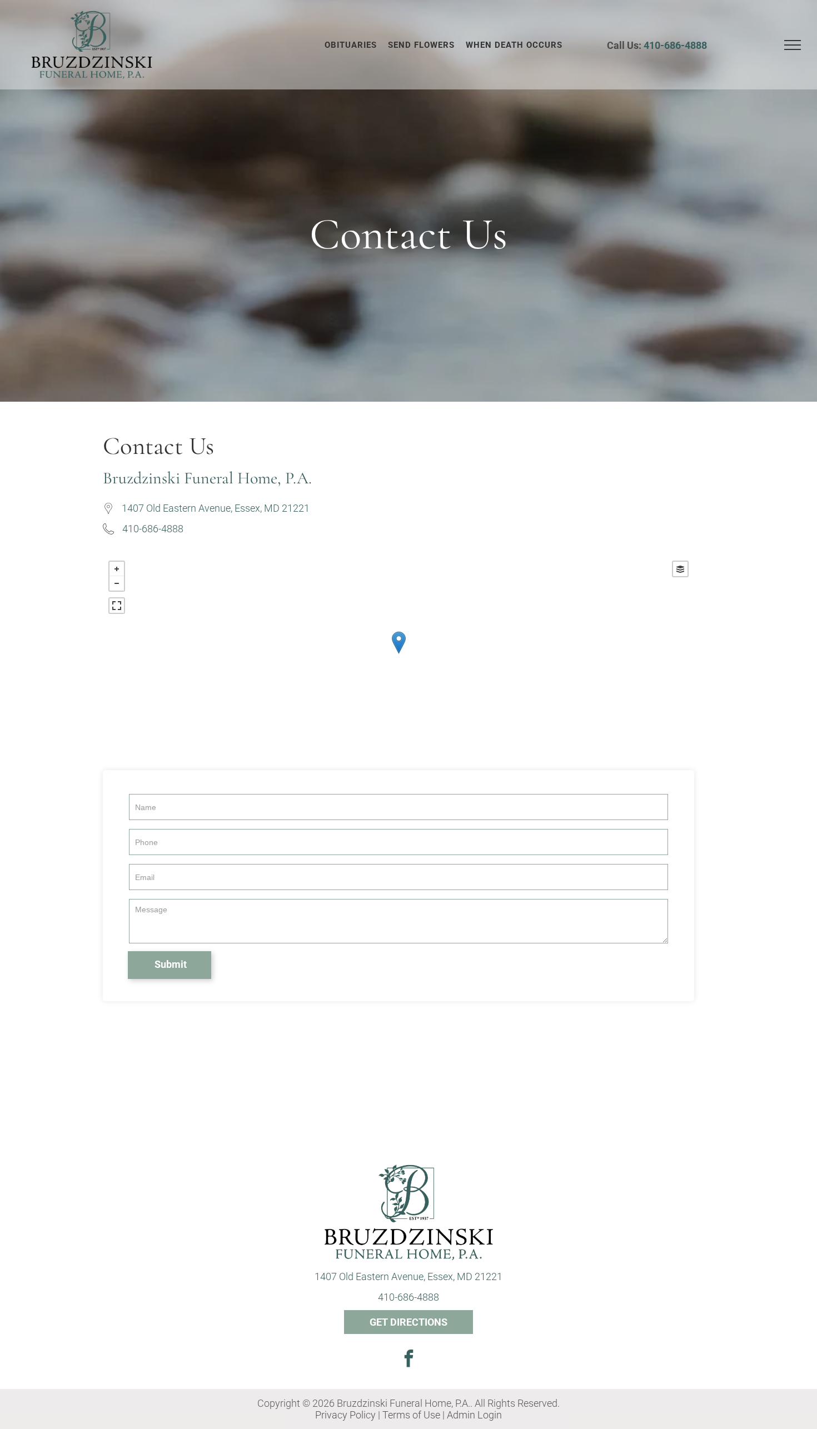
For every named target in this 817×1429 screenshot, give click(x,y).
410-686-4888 (675, 45)
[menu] (792, 45)
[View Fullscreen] (116, 605)
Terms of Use (411, 1415)
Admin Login (474, 1415)
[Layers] (680, 569)
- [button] (116, 583)
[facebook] (408, 1359)
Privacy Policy (345, 1415)
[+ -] (398, 654)
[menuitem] (350, 45)
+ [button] (116, 569)
